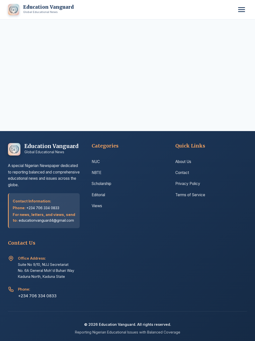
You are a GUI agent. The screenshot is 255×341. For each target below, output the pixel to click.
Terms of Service (190, 194)
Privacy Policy (187, 183)
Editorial (98, 194)
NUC (96, 161)
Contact (182, 172)
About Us (183, 161)
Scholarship (101, 183)
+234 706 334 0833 (37, 295)
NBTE (96, 172)
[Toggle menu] (241, 9)
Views (97, 205)
